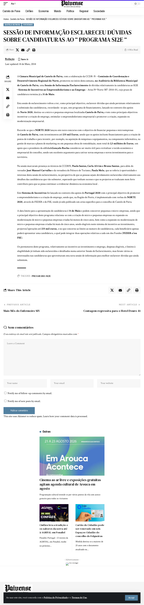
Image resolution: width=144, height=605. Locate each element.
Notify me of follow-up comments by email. (30, 393)
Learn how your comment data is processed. (65, 416)
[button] (131, 598)
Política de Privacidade (56, 597)
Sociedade (28, 25)
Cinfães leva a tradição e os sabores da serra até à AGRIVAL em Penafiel (54, 528)
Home (6, 19)
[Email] (22, 50)
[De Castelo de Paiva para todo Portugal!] (72, 3)
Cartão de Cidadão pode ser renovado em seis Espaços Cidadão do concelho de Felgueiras (90, 530)
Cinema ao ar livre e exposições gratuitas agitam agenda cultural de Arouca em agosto (70, 484)
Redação (10, 59)
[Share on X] (17, 50)
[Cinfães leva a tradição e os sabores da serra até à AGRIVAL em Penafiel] (54, 513)
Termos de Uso (79, 597)
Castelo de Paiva (17, 19)
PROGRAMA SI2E (41, 276)
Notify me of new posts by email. (24, 401)
